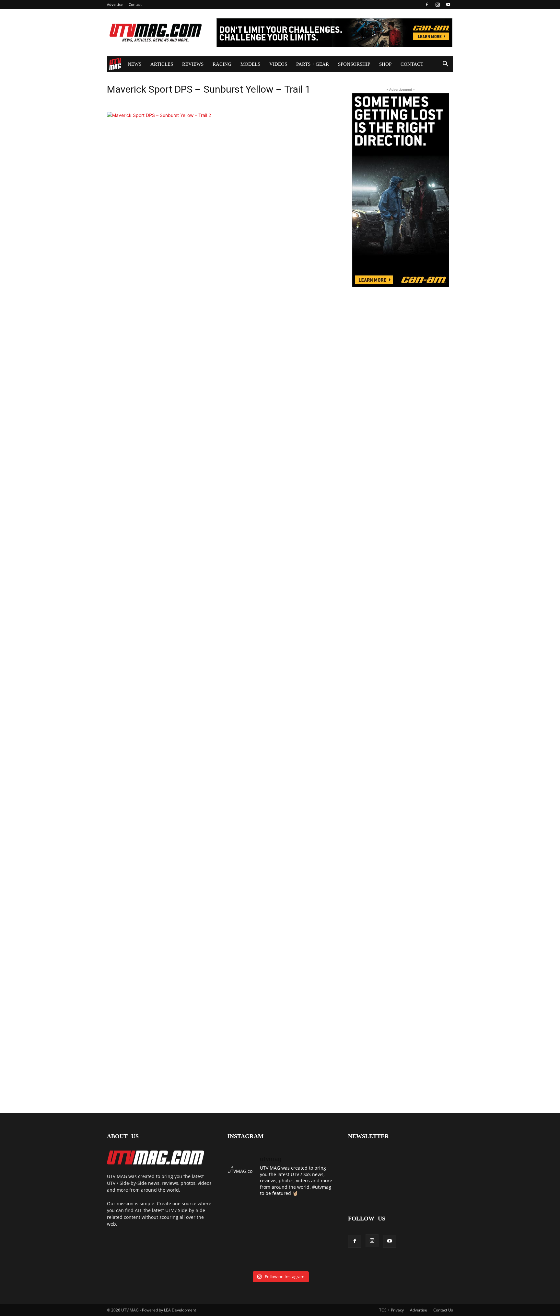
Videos (278, 64)
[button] (445, 65)
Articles (161, 64)
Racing (222, 64)
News (134, 64)
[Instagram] (437, 4)
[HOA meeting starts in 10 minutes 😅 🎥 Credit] (316, 1213)
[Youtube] (448, 4)
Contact (135, 4)
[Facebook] (427, 4)
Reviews (193, 64)
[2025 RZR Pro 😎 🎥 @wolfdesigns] (279, 1256)
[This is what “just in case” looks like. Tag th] (279, 1213)
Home (115, 64)
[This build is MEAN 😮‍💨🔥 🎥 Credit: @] (244, 1256)
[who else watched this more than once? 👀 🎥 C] (316, 1235)
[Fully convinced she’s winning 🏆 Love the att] (244, 1213)
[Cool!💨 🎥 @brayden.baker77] (316, 1256)
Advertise (114, 4)
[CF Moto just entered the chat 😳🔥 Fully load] (279, 1235)
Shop (385, 64)
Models (250, 64)
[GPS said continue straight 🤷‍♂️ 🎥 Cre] (244, 1235)
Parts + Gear (312, 64)
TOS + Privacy (391, 1310)
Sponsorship (354, 64)
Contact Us (443, 1310)
